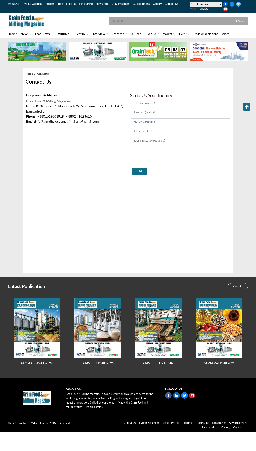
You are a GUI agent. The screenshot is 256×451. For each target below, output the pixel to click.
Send (140, 171)
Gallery (157, 3)
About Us (14, 3)
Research (118, 34)
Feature (81, 34)
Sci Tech (136, 34)
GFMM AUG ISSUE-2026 (37, 363)
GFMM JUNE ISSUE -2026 (158, 363)
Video (226, 34)
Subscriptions (141, 3)
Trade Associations (205, 34)
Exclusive (63, 34)
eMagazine (86, 3)
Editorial (71, 3)
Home (13, 34)
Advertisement (121, 3)
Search (242, 21)
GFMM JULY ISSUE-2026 (98, 363)
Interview (99, 34)
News (25, 34)
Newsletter (102, 3)
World (152, 34)
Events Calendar (33, 3)
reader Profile (54, 3)
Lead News (43, 34)
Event (183, 34)
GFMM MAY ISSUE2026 (219, 363)
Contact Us (171, 3)
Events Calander (149, 423)
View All (238, 286)
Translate (202, 8)
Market (168, 34)
